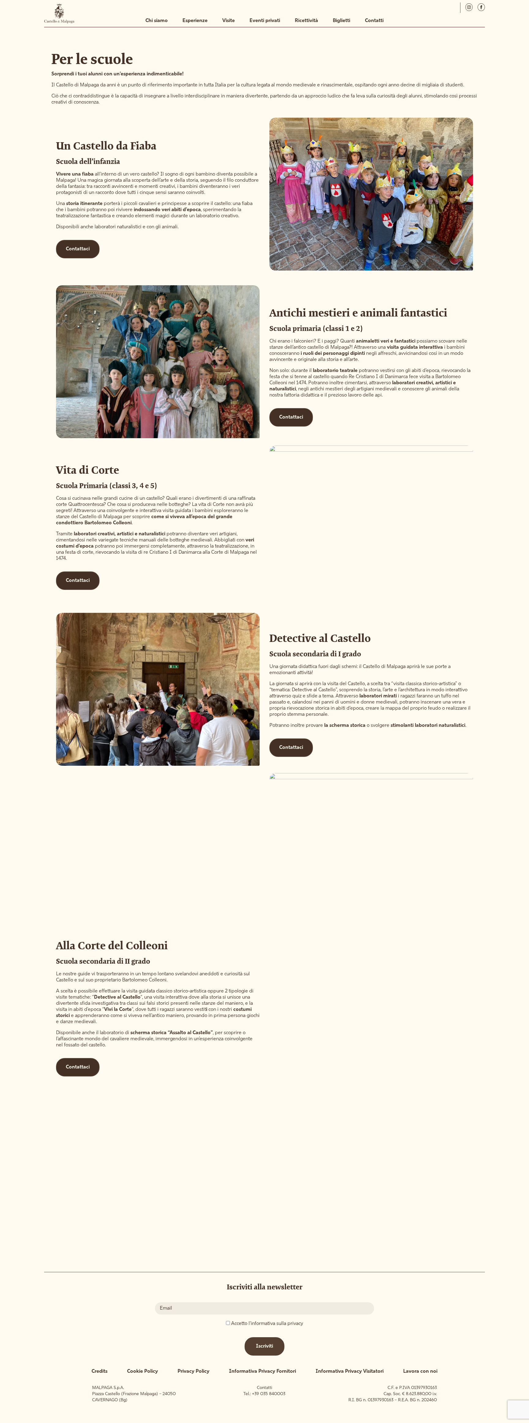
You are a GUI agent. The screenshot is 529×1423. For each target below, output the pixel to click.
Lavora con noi (420, 1371)
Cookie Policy (142, 1371)
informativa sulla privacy (277, 1323)
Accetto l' (267, 1323)
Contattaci (78, 249)
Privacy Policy (193, 1371)
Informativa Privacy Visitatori (350, 1371)
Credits (99, 1371)
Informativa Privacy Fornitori (262, 1371)
